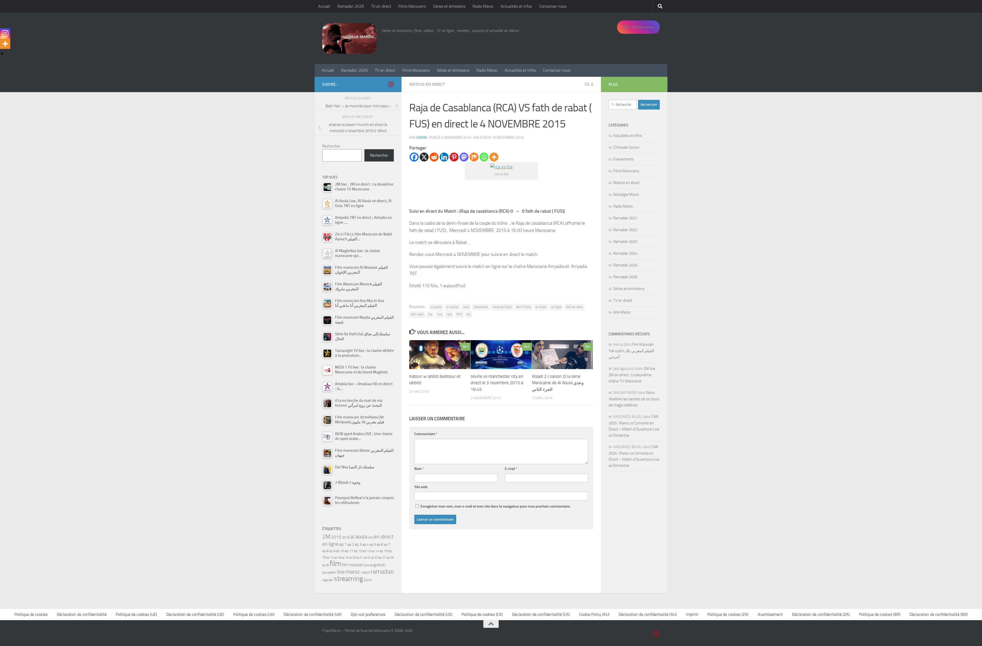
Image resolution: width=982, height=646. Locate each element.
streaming (348, 579)
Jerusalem (329, 572)
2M (326, 536)
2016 (345, 537)
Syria (368, 580)
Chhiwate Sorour (626, 147)
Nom (419, 469)
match (365, 572)
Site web (421, 487)
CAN (370, 537)
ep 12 (358, 551)
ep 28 (390, 557)
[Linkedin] (444, 157)
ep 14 (375, 551)
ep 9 (332, 551)
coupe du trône (502, 307)
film (335, 563)
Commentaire (425, 434)
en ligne (556, 307)
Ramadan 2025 (625, 265)
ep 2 (351, 544)
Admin (421, 137)
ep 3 (358, 544)
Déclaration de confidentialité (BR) (939, 614)
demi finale (523, 307)
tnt (468, 314)
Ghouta (368, 565)
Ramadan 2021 (625, 218)
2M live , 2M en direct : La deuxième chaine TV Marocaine (633, 374)
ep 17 (330, 557)
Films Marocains (412, 6)
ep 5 (373, 544)
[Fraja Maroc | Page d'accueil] (349, 38)
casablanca (481, 307)
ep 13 (367, 551)
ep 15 (383, 551)
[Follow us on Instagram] (391, 84)
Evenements (623, 159)
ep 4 (365, 544)
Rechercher (331, 146)
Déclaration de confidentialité (82, 614)
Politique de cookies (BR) (879, 614)
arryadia (436, 307)
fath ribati (417, 314)
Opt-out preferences (368, 614)
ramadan (382, 571)
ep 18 (337, 557)
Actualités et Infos (516, 6)
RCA (459, 314)
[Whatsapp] (483, 157)
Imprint (692, 614)
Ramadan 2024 (625, 253)
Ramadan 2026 (350, 6)
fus (430, 314)
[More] (493, 157)
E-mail (511, 469)
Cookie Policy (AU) (594, 614)
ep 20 (352, 557)
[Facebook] (414, 157)
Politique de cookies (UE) (136, 614)
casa (466, 307)
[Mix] (474, 157)
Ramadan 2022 (625, 230)
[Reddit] (434, 157)
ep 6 (380, 544)
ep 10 (340, 551)
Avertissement (770, 614)
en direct (540, 307)
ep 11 (349, 551)
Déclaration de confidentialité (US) (423, 614)
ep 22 (367, 557)
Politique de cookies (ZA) (728, 614)
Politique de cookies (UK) (253, 614)
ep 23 (374, 557)
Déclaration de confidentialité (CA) (541, 614)
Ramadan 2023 (625, 241)
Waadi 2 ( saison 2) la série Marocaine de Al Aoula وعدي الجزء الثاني (558, 383)
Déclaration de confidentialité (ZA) (821, 614)
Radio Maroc (483, 6)
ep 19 (344, 557)
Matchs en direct (427, 84)
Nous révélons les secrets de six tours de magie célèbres (634, 398)
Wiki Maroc (622, 312)
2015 (336, 537)
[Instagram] (5, 33)
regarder (327, 580)
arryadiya (452, 307)
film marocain (352, 565)
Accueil (324, 6)
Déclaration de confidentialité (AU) (648, 614)
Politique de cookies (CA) (482, 614)
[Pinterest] (454, 157)
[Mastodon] (464, 157)
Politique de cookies (31, 614)
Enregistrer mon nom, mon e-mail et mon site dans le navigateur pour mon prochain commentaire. (495, 506)
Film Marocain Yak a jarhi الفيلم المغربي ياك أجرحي (631, 350)
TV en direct (381, 6)
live (439, 314)
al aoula (358, 537)
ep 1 (343, 544)
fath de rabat (574, 307)
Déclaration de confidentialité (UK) (312, 614)
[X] (424, 157)
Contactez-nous (552, 6)
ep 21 (359, 557)
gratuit (379, 564)
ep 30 (325, 565)
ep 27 (382, 557)
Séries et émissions (449, 6)
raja (449, 314)
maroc (352, 571)
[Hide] (2, 54)
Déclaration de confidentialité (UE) (195, 614)
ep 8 (325, 551)
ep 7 (387, 544)
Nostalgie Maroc (626, 194)
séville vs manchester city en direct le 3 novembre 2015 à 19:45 (497, 383)
